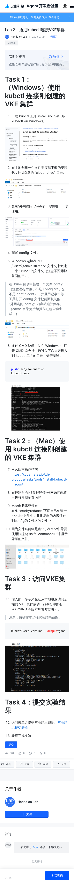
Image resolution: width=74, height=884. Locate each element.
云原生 (54, 36)
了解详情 (54, 56)
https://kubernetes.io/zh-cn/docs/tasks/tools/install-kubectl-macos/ (39, 479)
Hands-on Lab (28, 802)
